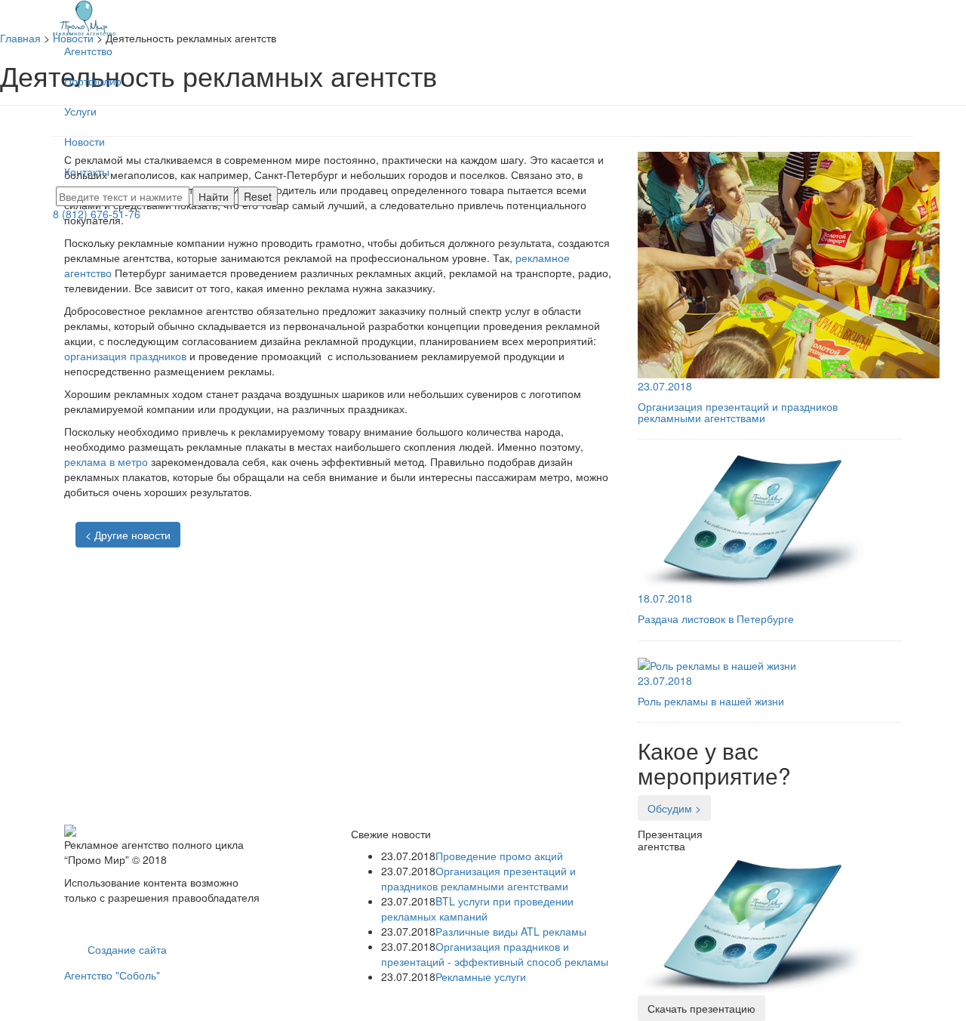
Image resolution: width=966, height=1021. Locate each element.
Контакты (86, 171)
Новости (84, 141)
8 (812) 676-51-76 (96, 213)
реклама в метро (106, 461)
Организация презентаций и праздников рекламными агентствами (478, 878)
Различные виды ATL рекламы (510, 931)
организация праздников (125, 355)
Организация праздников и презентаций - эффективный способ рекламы (494, 954)
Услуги (80, 111)
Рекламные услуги (480, 976)
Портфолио (93, 80)
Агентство (88, 50)
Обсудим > (674, 808)
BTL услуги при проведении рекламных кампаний (477, 908)
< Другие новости (128, 534)
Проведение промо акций (499, 855)
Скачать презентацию (701, 1008)
